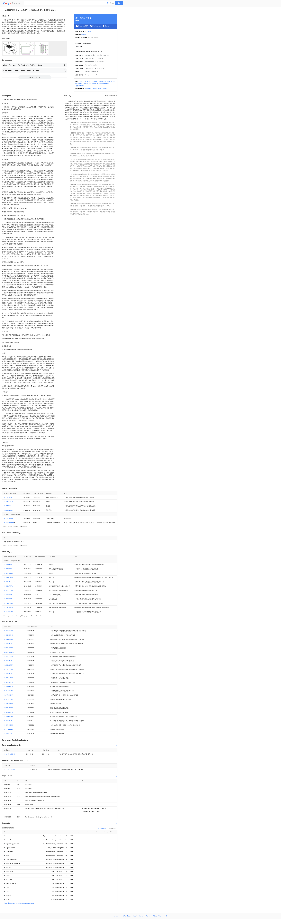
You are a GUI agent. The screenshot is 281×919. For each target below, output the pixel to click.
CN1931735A (8, 497)
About (116, 916)
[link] (6, 836)
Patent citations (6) (85, 81)
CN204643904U (8, 708)
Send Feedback (126, 916)
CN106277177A (9, 586)
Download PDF (83, 26)
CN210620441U (8, 729)
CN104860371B (8, 712)
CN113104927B (9, 607)
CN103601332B (9, 577)
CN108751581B (9, 590)
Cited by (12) (111, 81)
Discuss (104, 88)
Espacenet (88, 88)
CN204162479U (8, 656)
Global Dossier (96, 88)
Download (103, 828)
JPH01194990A (9, 518)
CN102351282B (8, 631)
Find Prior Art (96, 26)
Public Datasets (138, 916)
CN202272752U (9, 510)
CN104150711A (9, 582)
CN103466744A (8, 721)
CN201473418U (9, 501)
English (89, 31)
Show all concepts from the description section (19, 903)
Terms (148, 916)
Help (166, 916)
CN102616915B (8, 686)
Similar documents (90, 83)
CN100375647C (8, 691)
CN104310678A (8, 682)
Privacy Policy (157, 916)
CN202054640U (8, 716)
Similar (107, 26)
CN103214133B (8, 678)
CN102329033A (8, 673)
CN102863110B (8, 635)
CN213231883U (8, 669)
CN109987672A (9, 599)
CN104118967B (8, 725)
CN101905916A (9, 506)
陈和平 (83, 34)
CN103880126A (9, 564)
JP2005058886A (9, 522)
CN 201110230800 (9, 754)
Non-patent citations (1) (98, 81)
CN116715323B (9, 612)
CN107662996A (8, 733)
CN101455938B (8, 639)
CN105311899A (8, 699)
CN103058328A (9, 569)
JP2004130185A (9, 652)
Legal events (79, 83)
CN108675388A (9, 594)
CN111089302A (9, 603)
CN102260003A (8, 643)
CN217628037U (8, 695)
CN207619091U (8, 648)
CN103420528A (8, 661)
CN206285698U (8, 703)
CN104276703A (9, 573)
